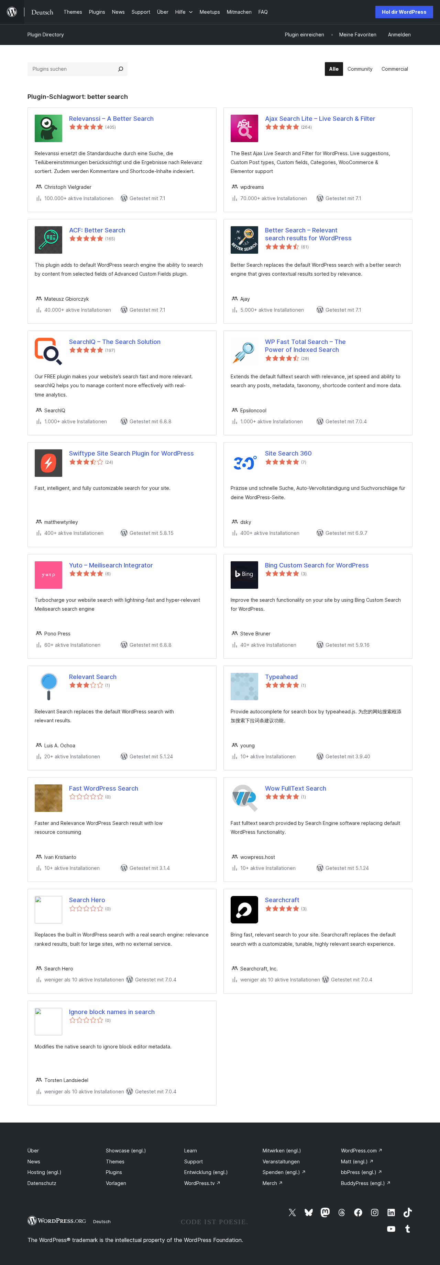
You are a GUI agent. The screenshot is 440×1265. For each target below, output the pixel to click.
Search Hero (87, 900)
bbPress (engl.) (361, 1172)
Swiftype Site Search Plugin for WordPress (131, 453)
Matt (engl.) (357, 1161)
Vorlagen (116, 1183)
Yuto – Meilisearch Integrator (111, 565)
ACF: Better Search (97, 230)
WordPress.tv (202, 1183)
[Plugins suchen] (121, 69)
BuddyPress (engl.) (366, 1183)
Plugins (114, 1172)
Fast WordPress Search (103, 788)
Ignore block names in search (112, 1011)
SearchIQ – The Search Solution (115, 341)
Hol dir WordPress (404, 12)
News (34, 1161)
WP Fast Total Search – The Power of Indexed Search (305, 345)
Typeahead (281, 676)
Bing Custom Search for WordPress (317, 565)
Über (33, 1150)
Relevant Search (93, 676)
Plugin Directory (46, 34)
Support (193, 1161)
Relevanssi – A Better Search (111, 118)
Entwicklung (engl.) (206, 1172)
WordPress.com (362, 1150)
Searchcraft (282, 900)
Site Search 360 (288, 453)
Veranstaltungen (281, 1161)
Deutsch (102, 1221)
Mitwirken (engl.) (282, 1150)
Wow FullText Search (295, 788)
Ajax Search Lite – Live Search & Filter (320, 118)
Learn (190, 1150)
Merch (273, 1183)
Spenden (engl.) (284, 1172)
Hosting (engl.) (45, 1172)
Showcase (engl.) (126, 1150)
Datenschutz (42, 1183)
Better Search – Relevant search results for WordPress (308, 234)
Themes (115, 1161)
